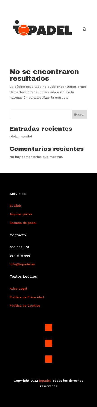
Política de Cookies (25, 305)
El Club (15, 205)
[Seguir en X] (48, 359)
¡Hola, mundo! (21, 136)
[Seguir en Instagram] (48, 343)
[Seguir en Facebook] (48, 327)
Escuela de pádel (23, 223)
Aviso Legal (18, 288)
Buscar (79, 114)
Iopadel (45, 380)
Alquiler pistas (21, 214)
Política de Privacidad (27, 297)
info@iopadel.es (22, 264)
